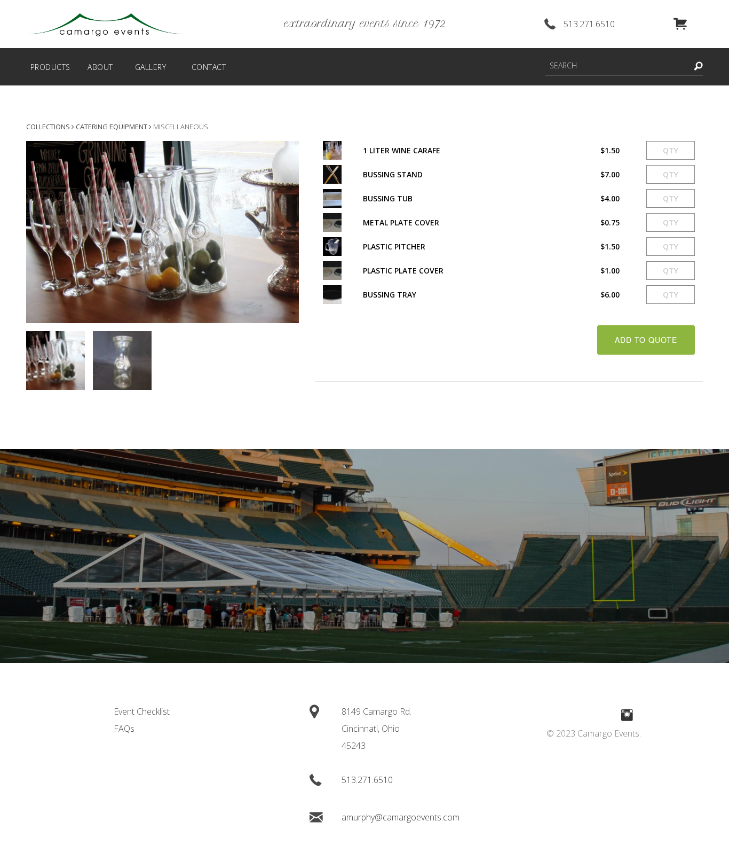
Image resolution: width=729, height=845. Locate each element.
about (100, 67)
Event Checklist (142, 711)
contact (209, 67)
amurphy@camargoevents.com (400, 817)
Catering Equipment (111, 126)
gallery (151, 67)
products (50, 67)
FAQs (124, 728)
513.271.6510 (589, 24)
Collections (48, 126)
